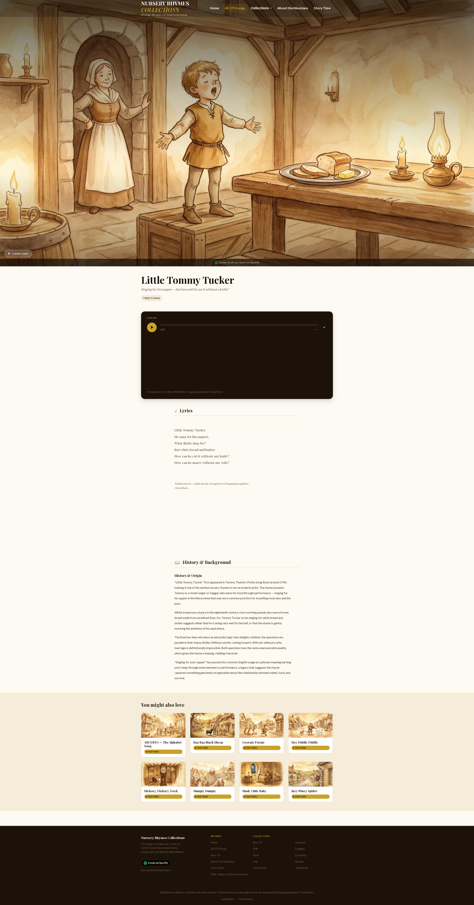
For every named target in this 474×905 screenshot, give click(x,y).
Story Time (322, 8)
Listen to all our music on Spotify (239, 262)
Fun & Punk (259, 867)
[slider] (239, 324)
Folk (255, 848)
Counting (300, 855)
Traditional (151, 298)
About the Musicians (292, 8)
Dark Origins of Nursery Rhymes (229, 874)
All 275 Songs (235, 8)
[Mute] (324, 327)
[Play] (152, 327)
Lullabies (300, 848)
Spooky (299, 861)
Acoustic (300, 842)
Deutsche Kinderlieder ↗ (159, 870)
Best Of (215, 855)
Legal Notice (227, 899)
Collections (260, 8)
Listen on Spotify (158, 862)
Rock (256, 855)
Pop (255, 861)
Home (214, 8)
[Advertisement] (258, 361)
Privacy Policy (246, 899)
